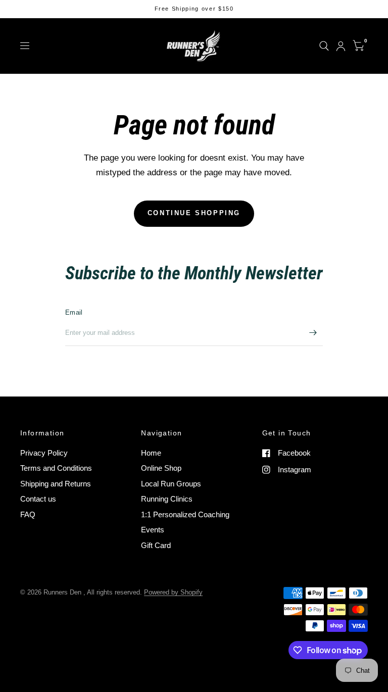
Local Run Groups (171, 483)
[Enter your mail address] (313, 333)
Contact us (38, 499)
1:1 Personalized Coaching (185, 514)
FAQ (27, 514)
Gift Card (156, 545)
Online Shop (161, 468)
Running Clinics (166, 499)
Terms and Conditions (56, 468)
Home (151, 453)
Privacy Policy (44, 453)
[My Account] (340, 46)
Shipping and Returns (55, 483)
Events (152, 529)
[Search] (324, 46)
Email (73, 312)
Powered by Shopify (173, 592)
